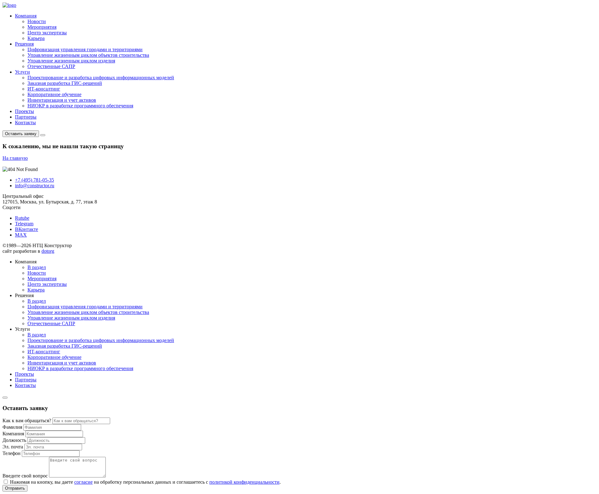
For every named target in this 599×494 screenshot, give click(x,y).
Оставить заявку (21, 133)
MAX (21, 234)
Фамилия (12, 427)
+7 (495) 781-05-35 (34, 180)
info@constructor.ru (34, 185)
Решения (24, 43)
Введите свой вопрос (25, 475)
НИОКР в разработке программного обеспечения (80, 105)
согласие (83, 482)
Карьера (36, 38)
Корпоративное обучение (54, 94)
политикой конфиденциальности (244, 482)
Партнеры (26, 117)
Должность (14, 440)
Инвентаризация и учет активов (61, 100)
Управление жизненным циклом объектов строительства (88, 55)
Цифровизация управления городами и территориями (85, 49)
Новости (36, 21)
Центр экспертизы (47, 32)
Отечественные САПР (51, 66)
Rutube (22, 218)
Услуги (22, 72)
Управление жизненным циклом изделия (71, 60)
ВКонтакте (26, 229)
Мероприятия (41, 27)
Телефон (11, 453)
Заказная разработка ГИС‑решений (64, 83)
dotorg (47, 251)
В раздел (36, 267)
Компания (26, 15)
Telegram (24, 223)
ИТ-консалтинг (43, 88)
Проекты (24, 111)
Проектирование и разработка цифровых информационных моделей (100, 77)
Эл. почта (12, 446)
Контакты (25, 122)
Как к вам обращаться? (26, 420)
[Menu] (42, 135)
